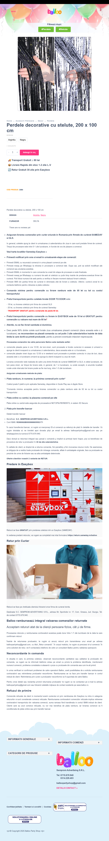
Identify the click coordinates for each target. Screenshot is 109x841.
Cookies (47, 807)
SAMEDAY (72, 362)
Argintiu (36, 215)
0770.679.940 (67, 775)
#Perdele (46, 29)
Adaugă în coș (29, 152)
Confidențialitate (14, 807)
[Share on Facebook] (34, 203)
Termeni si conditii (32, 807)
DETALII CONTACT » (66, 788)
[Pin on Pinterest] (44, 203)
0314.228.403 (67, 778)
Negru (43, 215)
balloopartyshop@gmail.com (83, 430)
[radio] (12, 140)
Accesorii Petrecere (25, 121)
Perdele (50, 121)
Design (10, 135)
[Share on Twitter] (39, 203)
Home (9, 121)
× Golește (11, 146)
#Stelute (63, 29)
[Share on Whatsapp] (50, 203)
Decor (40, 121)
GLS (81, 362)
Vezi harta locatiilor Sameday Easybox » (27, 251)
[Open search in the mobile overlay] (91, 11)
